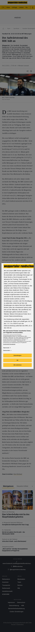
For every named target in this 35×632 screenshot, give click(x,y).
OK (17, 360)
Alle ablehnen (18, 365)
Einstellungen (17, 355)
